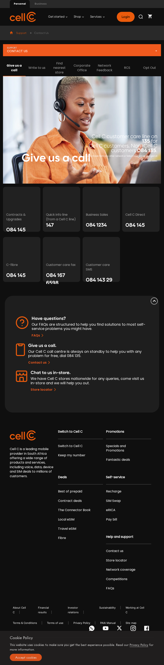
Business (41, 3)
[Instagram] (133, 629)
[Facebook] (147, 629)
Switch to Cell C (70, 431)
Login (126, 16)
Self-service (115, 477)
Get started (56, 16)
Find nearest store (59, 68)
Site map (131, 622)
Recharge (113, 491)
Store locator (42, 389)
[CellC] (23, 16)
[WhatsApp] (92, 629)
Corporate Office (82, 67)
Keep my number (71, 455)
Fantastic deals (118, 460)
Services (96, 16)
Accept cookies (26, 657)
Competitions (116, 579)
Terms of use (55, 622)
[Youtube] (106, 629)
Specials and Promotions (116, 448)
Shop (77, 16)
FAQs (36, 335)
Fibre (62, 538)
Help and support (119, 537)
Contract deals (70, 501)
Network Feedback (104, 67)
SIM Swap (113, 501)
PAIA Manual (108, 622)
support (21, 33)
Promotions (115, 431)
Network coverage (120, 569)
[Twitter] (120, 629)
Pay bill (111, 519)
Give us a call (14, 67)
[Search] (141, 16)
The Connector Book (74, 510)
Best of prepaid (70, 491)
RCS (127, 67)
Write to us (36, 67)
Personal (20, 3)
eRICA (110, 510)
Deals (62, 477)
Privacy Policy (81, 622)
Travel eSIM (67, 529)
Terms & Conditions (25, 622)
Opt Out (149, 67)
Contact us (37, 362)
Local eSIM (66, 519)
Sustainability (107, 607)
